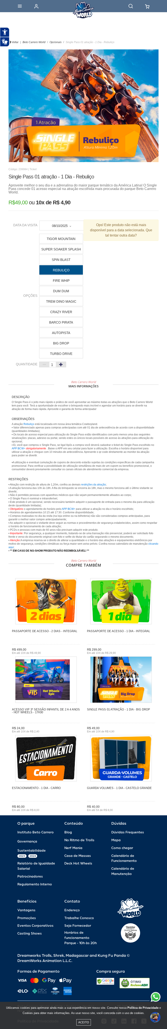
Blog (68, 832)
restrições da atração (93, 484)
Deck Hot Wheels (78, 863)
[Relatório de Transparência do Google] (105, 983)
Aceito (83, 1022)
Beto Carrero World (34, 42)
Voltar (14, 42)
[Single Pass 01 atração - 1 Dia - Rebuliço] (83, 105)
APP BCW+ (18, 448)
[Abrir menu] (19, 6)
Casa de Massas (77, 856)
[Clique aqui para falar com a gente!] (155, 997)
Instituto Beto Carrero (35, 832)
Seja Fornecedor (77, 926)
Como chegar (122, 848)
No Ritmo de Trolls (79, 840)
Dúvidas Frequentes (127, 832)
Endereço (72, 910)
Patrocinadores (30, 877)
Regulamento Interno (34, 884)
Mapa (116, 840)
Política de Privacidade (143, 1007)
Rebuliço (28, 424)
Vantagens (26, 910)
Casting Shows (29, 934)
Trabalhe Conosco (79, 918)
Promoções (26, 918)
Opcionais (56, 42)
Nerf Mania (73, 848)
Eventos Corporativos (35, 926)
